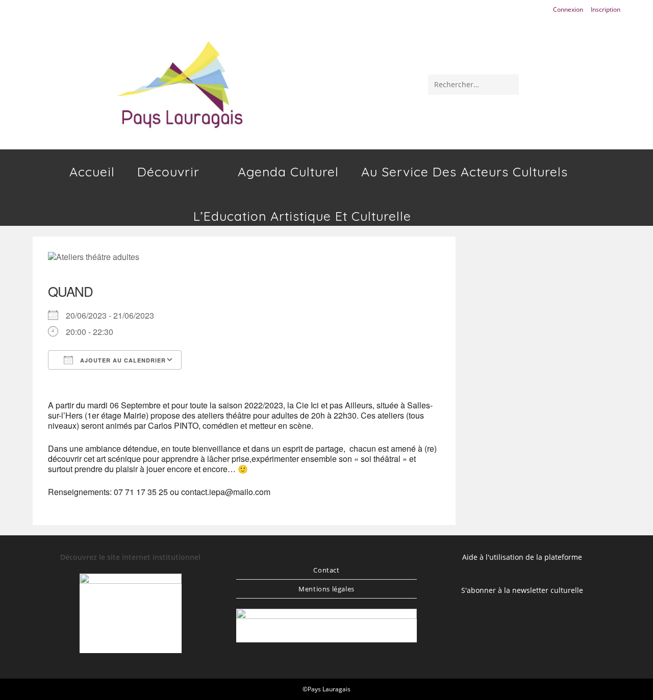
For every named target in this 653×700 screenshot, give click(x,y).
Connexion (568, 9)
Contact (326, 570)
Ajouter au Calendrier (122, 360)
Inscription (605, 9)
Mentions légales (326, 588)
